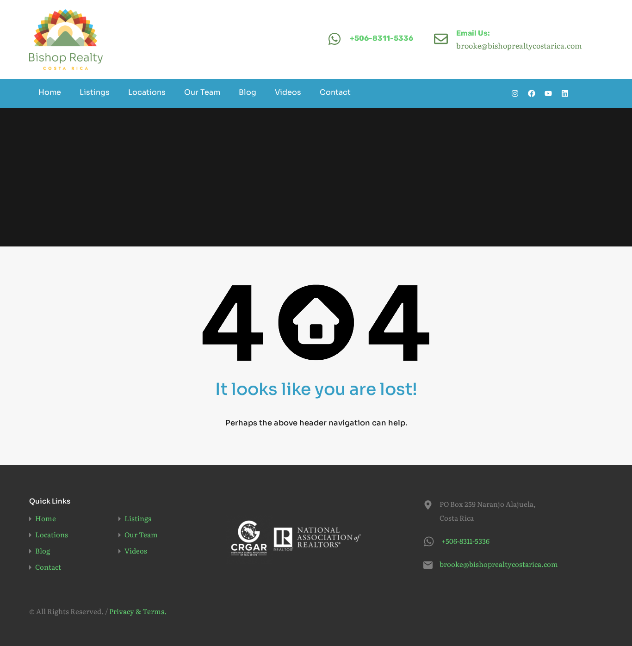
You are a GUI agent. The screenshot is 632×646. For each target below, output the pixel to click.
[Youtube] (548, 93)
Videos (288, 92)
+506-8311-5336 (381, 38)
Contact (335, 92)
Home (49, 92)
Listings (95, 92)
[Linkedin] (565, 93)
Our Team (202, 92)
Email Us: (473, 33)
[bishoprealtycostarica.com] (66, 39)
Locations (147, 92)
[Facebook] (531, 93)
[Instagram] (515, 93)
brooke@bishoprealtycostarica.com (497, 564)
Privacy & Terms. (138, 611)
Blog (247, 92)
